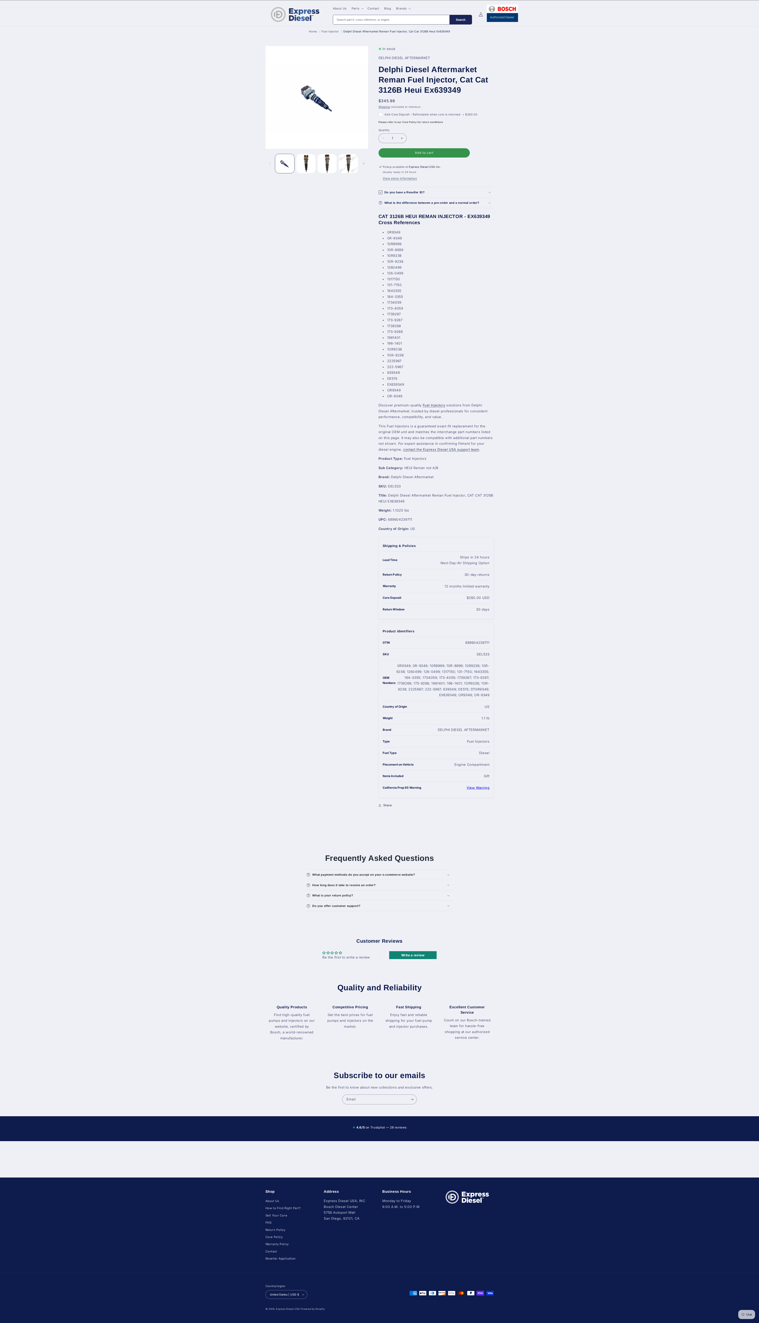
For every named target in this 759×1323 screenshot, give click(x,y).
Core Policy (274, 1237)
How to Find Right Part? (283, 1208)
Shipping (384, 106)
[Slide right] (363, 163)
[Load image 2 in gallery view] (305, 163)
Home (313, 31)
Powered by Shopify (313, 1309)
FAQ (268, 1222)
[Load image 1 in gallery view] (284, 163)
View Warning (478, 788)
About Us (272, 1201)
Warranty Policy (277, 1244)
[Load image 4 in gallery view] (348, 163)
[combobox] (391, 19)
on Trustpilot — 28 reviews (379, 1127)
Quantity (384, 130)
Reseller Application (280, 1258)
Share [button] (387, 805)
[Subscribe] (412, 1099)
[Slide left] (269, 163)
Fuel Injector (330, 31)
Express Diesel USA (288, 1309)
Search (460, 19)
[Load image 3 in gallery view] (327, 163)
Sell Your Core (276, 1215)
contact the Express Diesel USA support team (441, 449)
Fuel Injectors (434, 405)
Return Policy (275, 1230)
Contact (271, 1251)
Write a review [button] (413, 955)
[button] (357, 8)
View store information (400, 178)
